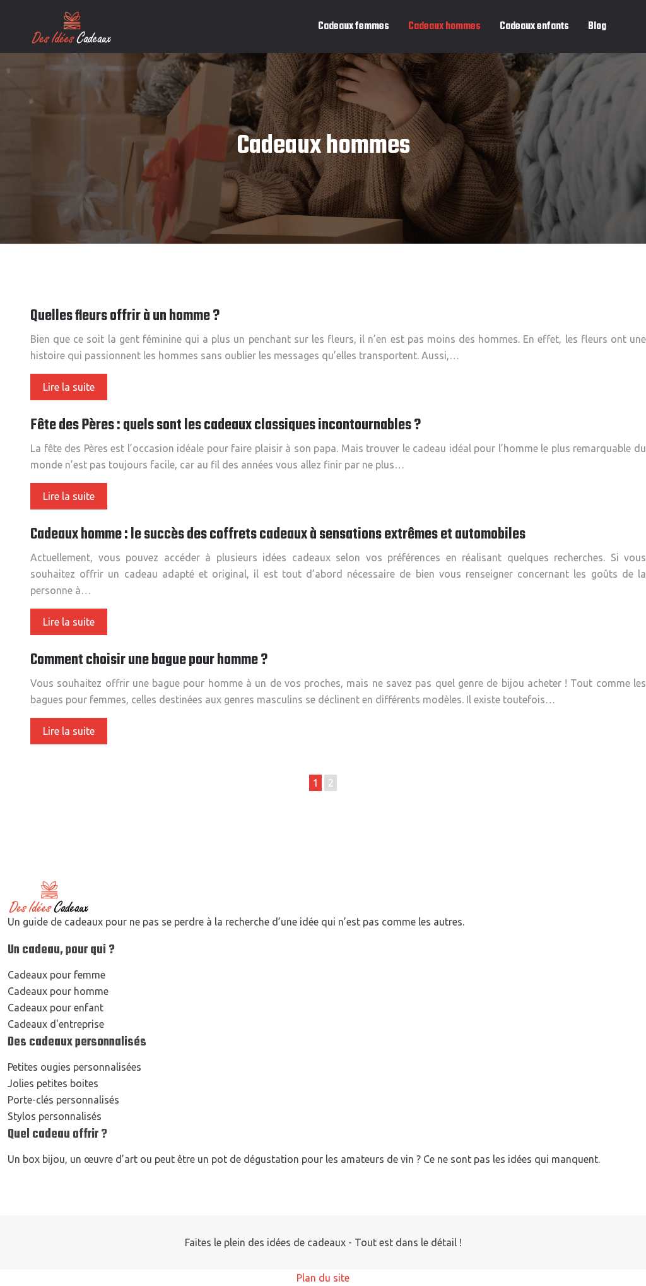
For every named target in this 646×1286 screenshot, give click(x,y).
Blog (597, 26)
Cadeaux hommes (444, 26)
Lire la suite (69, 387)
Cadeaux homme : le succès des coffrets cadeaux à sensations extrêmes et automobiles (278, 534)
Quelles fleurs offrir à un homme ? (125, 316)
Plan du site (323, 1277)
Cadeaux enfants (534, 26)
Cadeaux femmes (353, 26)
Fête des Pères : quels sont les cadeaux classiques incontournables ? (225, 425)
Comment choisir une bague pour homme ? (148, 660)
